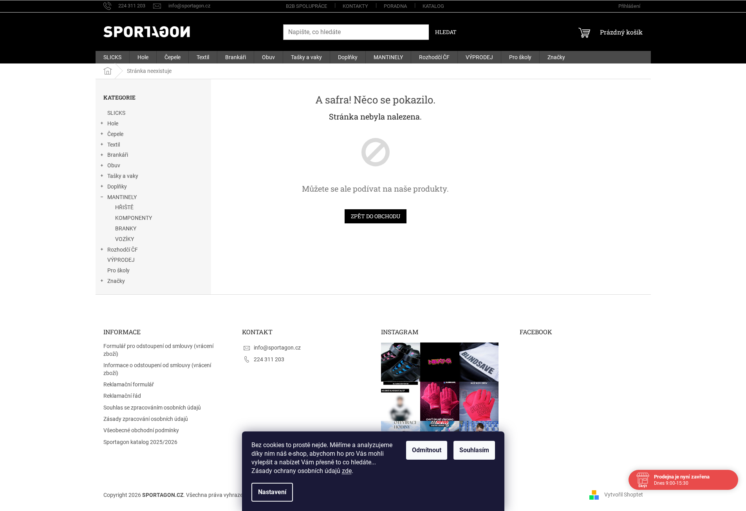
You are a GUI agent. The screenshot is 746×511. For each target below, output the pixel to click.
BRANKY (125, 228)
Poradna (395, 6)
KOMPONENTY (133, 218)
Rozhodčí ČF (122, 249)
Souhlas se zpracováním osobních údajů (152, 407)
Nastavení (272, 492)
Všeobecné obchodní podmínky (141, 430)
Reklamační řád (122, 396)
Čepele (115, 134)
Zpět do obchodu (375, 216)
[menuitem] (112, 57)
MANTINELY (122, 197)
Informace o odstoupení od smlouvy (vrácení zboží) (157, 369)
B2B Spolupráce (306, 6)
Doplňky (117, 186)
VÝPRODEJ (121, 260)
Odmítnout (426, 450)
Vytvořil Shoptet (623, 494)
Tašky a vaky (122, 176)
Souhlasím (474, 450)
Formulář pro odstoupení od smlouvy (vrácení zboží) (158, 350)
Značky (116, 281)
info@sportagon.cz (277, 347)
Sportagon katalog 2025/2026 (140, 442)
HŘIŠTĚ (124, 207)
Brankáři (117, 155)
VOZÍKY (124, 239)
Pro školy (118, 270)
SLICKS (116, 113)
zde (347, 471)
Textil (113, 144)
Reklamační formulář (128, 384)
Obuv (113, 165)
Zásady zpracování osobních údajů (145, 419)
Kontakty (355, 6)
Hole (112, 123)
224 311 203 (269, 359)
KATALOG (433, 6)
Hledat (446, 32)
